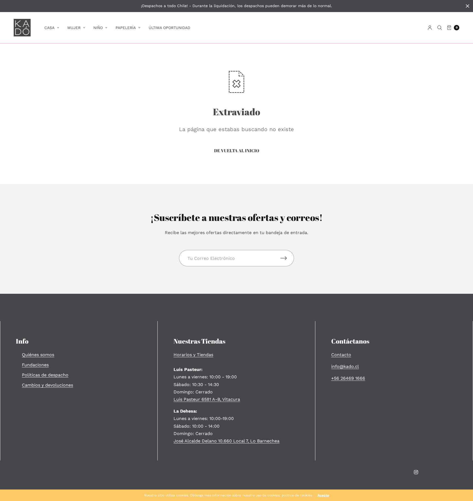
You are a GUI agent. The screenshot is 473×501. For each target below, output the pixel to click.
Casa (49, 27)
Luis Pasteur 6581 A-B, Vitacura (207, 399)
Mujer (73, 27)
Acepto (323, 495)
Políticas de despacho (45, 375)
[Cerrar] (467, 6)
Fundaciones (35, 364)
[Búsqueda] (439, 27)
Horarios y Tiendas (193, 354)
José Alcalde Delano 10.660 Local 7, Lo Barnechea (226, 441)
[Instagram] (416, 472)
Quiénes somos (38, 354)
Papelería (126, 27)
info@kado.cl (345, 366)
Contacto (341, 354)
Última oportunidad (169, 27)
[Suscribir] (287, 258)
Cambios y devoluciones (47, 385)
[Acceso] (430, 27)
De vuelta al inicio (236, 151)
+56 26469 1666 (348, 378)
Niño (98, 27)
